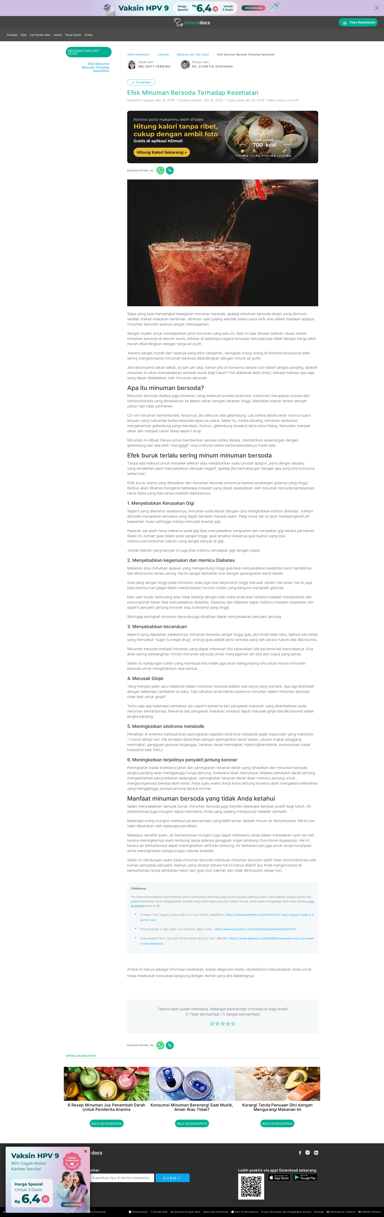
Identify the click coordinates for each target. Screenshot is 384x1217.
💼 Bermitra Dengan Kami (185, 1211)
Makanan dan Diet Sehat (193, 54)
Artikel (89, 34)
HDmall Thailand (371, 1211)
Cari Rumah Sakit (40, 34)
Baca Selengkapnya (107, 1123)
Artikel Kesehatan (139, 54)
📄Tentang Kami (138, 1211)
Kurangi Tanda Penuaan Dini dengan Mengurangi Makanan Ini (277, 1107)
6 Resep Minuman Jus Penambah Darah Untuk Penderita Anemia (106, 1107)
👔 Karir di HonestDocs (244, 1211)
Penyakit (12, 34)
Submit (172, 1178)
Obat (24, 34)
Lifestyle (164, 54)
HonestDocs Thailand (342, 1211)
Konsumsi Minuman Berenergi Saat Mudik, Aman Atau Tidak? (192, 1107)
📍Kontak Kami (159, 1211)
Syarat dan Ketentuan (216, 1211)
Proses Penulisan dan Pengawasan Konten (286, 1211)
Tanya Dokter (73, 34)
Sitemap (319, 1211)
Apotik (58, 34)
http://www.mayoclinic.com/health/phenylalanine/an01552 (256, 929)
